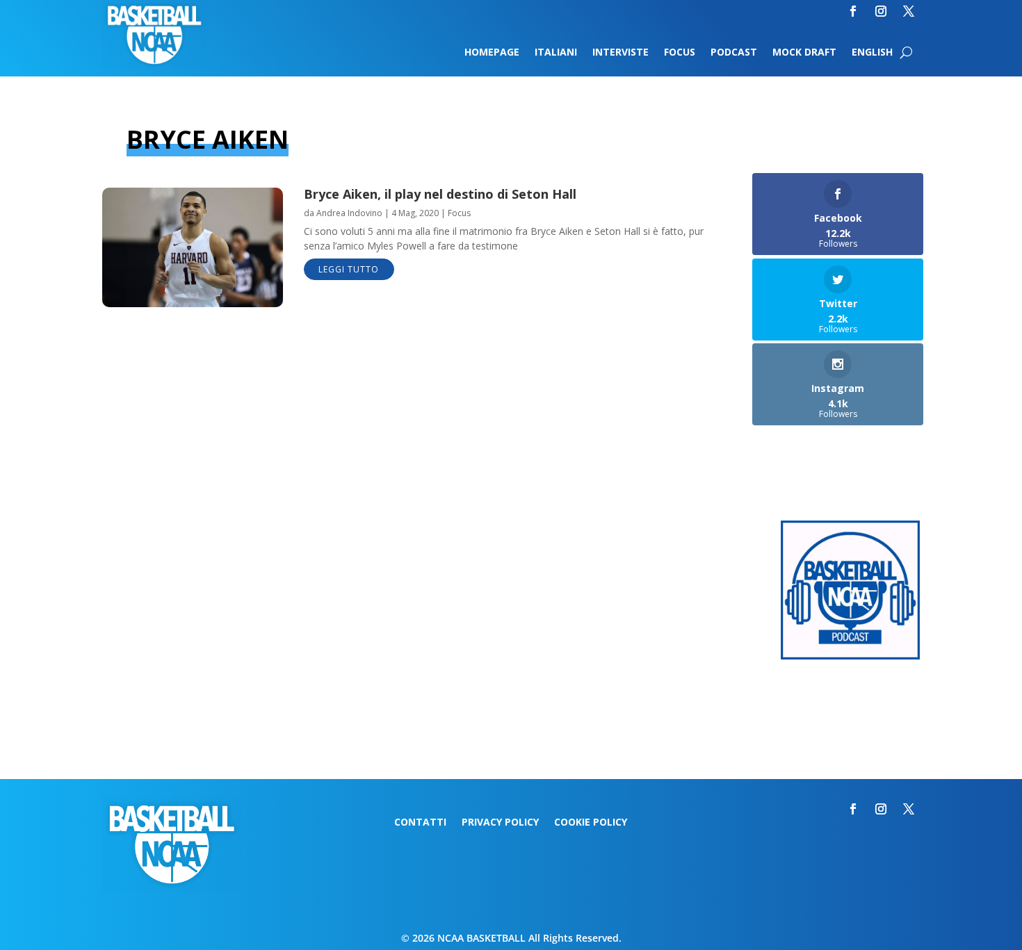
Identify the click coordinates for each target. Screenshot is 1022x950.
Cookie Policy (590, 822)
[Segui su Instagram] (881, 11)
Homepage (491, 52)
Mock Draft (804, 52)
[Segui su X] (909, 11)
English (872, 52)
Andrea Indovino (349, 213)
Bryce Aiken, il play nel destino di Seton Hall (440, 194)
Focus (679, 52)
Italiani (556, 52)
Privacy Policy (500, 822)
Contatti (420, 822)
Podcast (734, 52)
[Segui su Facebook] (853, 11)
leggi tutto (348, 269)
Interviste (620, 52)
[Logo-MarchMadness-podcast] (850, 655)
